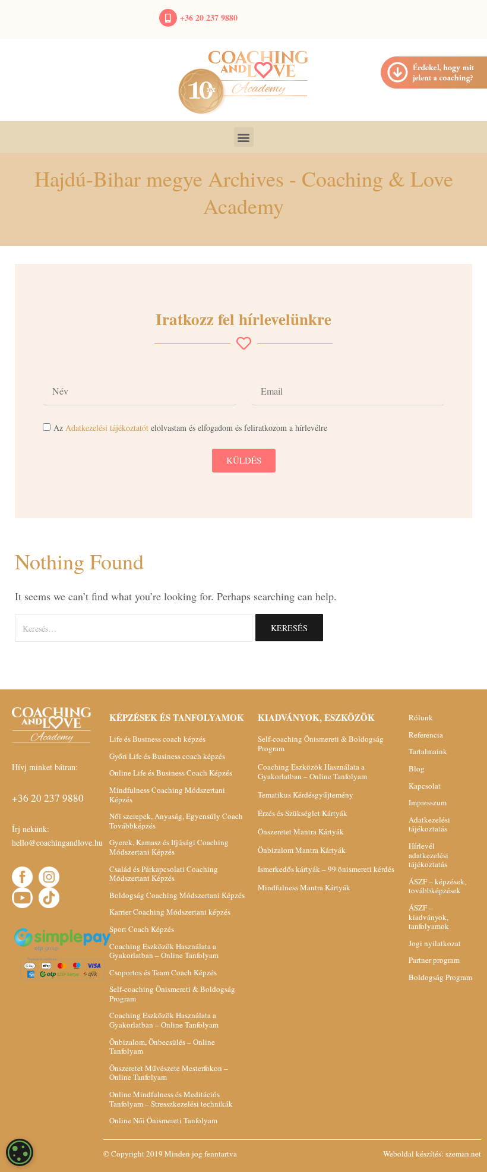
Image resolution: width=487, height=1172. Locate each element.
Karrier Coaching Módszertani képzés (169, 911)
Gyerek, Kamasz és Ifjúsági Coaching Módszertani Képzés (169, 847)
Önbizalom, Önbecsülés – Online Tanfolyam (162, 1046)
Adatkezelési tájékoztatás (429, 824)
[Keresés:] (133, 628)
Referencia (426, 734)
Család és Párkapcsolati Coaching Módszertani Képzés (163, 874)
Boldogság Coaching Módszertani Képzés (177, 895)
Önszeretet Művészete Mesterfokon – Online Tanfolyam (168, 1073)
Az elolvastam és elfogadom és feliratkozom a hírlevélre (190, 427)
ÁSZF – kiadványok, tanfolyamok (429, 916)
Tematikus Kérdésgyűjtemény (305, 794)
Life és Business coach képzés (157, 738)
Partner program (434, 959)
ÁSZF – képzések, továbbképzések (437, 886)
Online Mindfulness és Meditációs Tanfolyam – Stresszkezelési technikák (171, 1099)
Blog (417, 768)
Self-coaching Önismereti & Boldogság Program (172, 994)
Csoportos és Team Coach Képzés (163, 972)
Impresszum (428, 802)
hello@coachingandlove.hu (57, 842)
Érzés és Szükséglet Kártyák (302, 813)
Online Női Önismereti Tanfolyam (163, 1120)
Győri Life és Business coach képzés (167, 756)
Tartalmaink (428, 751)
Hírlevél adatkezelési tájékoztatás (428, 854)
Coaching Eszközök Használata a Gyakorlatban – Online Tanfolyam (164, 951)
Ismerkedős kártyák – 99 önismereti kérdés (326, 869)
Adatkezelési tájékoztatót (106, 427)
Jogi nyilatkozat (435, 943)
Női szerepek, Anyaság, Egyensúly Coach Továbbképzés (176, 821)
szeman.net (463, 1153)
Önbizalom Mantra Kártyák (302, 850)
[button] (244, 137)
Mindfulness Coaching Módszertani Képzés (167, 795)
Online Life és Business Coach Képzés (170, 772)
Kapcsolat (425, 785)
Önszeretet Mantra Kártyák (301, 831)
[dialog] (19, 1152)
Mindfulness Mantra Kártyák (304, 887)
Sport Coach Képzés (141, 929)
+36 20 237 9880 (209, 17)
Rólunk (421, 717)
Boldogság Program (440, 977)
